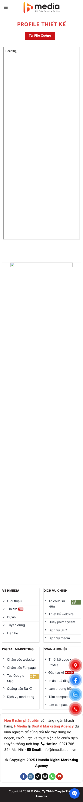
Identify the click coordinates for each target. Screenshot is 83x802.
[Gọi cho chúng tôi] (52, 776)
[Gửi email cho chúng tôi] (45, 776)
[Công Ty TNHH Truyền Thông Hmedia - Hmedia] (42, 7)
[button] (5, 7)
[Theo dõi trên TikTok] (38, 776)
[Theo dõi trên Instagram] (30, 776)
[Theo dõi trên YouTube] (59, 776)
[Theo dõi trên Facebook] (23, 776)
